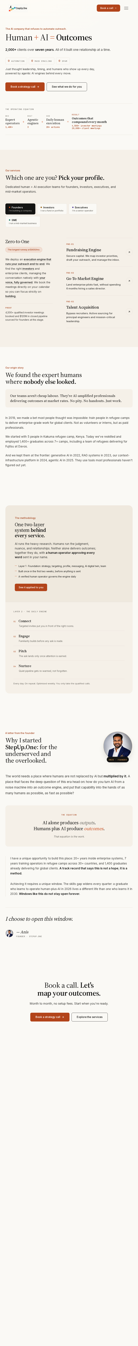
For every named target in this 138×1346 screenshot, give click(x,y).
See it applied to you (31, 587)
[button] (28, 268)
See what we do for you (67, 86)
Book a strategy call (23, 86)
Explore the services (89, 1017)
